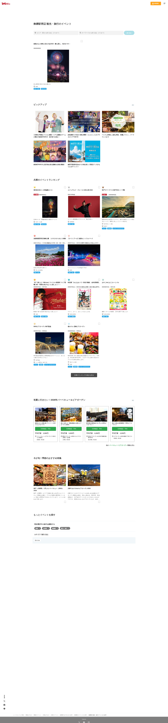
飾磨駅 (54, 528)
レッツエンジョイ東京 (18, 715)
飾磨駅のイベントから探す (80, 715)
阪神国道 (72, 221)
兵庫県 (45, 528)
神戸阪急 (38, 360)
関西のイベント (37, 715)
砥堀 (71, 270)
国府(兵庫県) (73, 314)
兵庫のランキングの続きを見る (84, 375)
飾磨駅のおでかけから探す (66, 715)
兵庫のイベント (54, 715)
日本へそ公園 (39, 222)
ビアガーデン (123, 445)
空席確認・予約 (45, 429)
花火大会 (37, 540)
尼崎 (37, 314)
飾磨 (37, 86)
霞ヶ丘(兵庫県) (39, 270)
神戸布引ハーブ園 (108, 224)
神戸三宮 (45, 362)
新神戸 (105, 226)
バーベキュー (113, 445)
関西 (37, 528)
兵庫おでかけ (46, 715)
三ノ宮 (37, 362)
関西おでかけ (29, 715)
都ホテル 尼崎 (73, 362)
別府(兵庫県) (107, 314)
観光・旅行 (64, 528)
